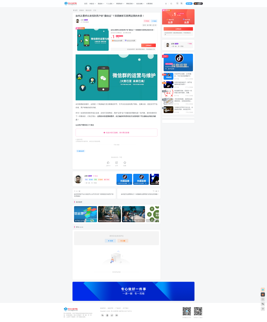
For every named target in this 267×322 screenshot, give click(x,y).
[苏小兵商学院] (71, 309)
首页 (75, 10)
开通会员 (199, 3)
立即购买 (148, 45)
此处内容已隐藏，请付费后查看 (117, 132)
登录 (111, 241)
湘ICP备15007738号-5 (125, 311)
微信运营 (88, 10)
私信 (155, 21)
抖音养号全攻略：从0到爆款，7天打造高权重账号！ (182, 75)
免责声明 (110, 308)
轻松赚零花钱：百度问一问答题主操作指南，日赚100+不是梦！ (183, 93)
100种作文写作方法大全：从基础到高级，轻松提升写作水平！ (183, 109)
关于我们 (125, 308)
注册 (123, 241)
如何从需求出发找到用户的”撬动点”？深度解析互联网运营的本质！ (110, 15)
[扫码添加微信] (263, 304)
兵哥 (82, 20)
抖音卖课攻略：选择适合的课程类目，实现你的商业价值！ (183, 101)
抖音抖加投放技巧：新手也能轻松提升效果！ (183, 83)
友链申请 (103, 308)
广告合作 (118, 308)
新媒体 (81, 10)
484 (92, 179)
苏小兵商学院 (114, 311)
